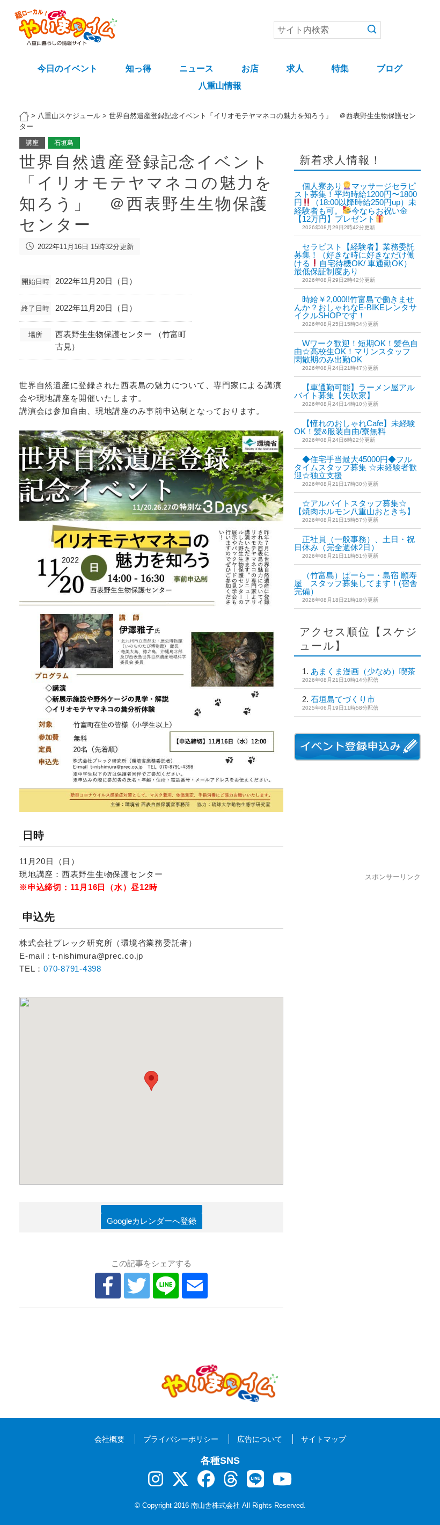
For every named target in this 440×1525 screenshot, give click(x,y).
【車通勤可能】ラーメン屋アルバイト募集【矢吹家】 (354, 391)
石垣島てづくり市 (343, 699)
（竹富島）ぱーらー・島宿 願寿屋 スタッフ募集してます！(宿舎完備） (355, 583)
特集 (340, 68)
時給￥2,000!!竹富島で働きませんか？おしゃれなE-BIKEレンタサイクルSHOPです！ (355, 307)
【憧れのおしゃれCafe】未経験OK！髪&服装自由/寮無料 (354, 427)
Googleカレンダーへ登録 (151, 1220)
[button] (151, 1081)
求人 (295, 68)
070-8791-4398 (72, 968)
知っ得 (138, 68)
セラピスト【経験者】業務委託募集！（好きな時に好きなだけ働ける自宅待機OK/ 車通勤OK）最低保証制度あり (354, 259)
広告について (259, 1439)
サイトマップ (323, 1439)
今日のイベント (68, 68)
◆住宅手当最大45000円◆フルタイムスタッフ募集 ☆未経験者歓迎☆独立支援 (355, 467)
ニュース (196, 68)
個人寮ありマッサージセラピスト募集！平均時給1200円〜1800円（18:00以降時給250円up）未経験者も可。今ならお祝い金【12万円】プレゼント (355, 202)
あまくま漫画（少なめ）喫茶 (363, 671)
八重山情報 (220, 85)
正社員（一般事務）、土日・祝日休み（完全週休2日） (354, 543)
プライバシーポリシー (180, 1439)
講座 (32, 143)
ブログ (389, 68)
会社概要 (109, 1439)
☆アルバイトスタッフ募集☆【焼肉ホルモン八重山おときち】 (354, 507)
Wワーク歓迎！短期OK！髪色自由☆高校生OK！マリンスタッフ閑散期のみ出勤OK (356, 351)
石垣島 (64, 143)
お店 (250, 68)
